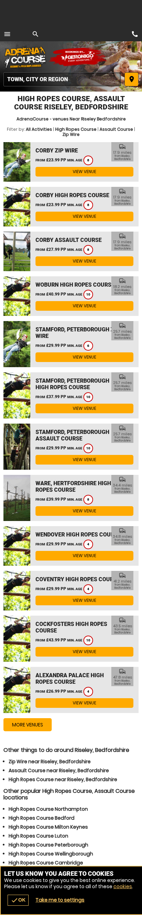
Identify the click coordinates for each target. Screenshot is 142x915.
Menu (7, 34)
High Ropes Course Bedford (41, 818)
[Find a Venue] (62, 79)
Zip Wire (71, 134)
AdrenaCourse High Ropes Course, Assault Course (25, 57)
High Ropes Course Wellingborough (51, 853)
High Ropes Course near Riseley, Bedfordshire (63, 779)
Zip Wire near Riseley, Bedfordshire (50, 761)
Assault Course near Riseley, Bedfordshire (59, 770)
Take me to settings (60, 899)
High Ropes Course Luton (38, 835)
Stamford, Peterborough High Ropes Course (72, 384)
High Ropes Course (76, 129)
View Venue (84, 171)
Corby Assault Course (69, 240)
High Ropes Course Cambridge (46, 862)
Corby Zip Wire (57, 150)
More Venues (27, 724)
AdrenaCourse (33, 119)
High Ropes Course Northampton (48, 809)
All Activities (39, 129)
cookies (122, 886)
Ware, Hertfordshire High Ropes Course (73, 486)
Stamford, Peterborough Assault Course (72, 435)
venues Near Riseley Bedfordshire (89, 119)
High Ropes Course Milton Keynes (48, 826)
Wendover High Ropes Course (78, 534)
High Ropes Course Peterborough (48, 844)
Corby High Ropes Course (72, 195)
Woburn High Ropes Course (75, 284)
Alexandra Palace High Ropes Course (70, 678)
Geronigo (78, 57)
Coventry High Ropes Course (78, 579)
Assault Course (116, 129)
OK (18, 900)
